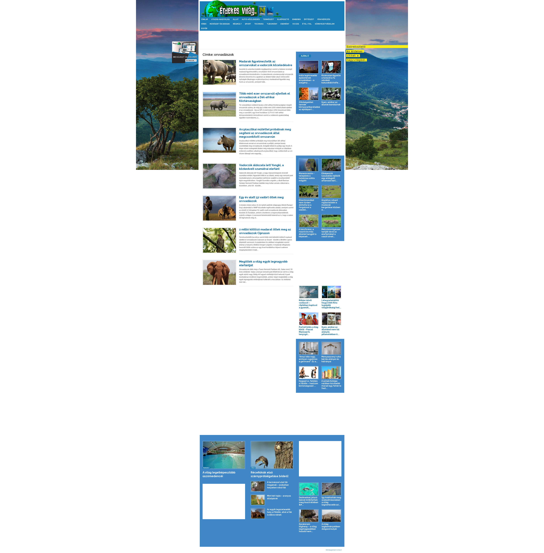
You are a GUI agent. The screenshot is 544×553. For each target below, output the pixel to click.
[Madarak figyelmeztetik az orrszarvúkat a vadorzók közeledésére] (219, 72)
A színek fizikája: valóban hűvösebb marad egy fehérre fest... (331, 384)
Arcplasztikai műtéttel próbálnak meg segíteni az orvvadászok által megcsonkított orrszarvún (265, 133)
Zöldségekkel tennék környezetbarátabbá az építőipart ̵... (309, 106)
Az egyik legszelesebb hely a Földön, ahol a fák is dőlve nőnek (279, 512)
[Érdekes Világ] (272, 8)
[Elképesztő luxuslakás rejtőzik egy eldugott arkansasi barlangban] (331, 165)
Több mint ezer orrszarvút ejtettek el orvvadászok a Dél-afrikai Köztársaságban (264, 97)
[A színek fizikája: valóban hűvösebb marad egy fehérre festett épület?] (331, 372)
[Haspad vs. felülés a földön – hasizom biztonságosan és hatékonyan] (309, 372)
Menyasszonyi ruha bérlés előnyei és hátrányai (331, 359)
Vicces (295, 24)
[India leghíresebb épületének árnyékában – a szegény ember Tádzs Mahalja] (309, 67)
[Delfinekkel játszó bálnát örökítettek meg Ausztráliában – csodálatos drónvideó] (309, 489)
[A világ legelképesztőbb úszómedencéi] (224, 455)
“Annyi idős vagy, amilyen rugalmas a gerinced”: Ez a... (308, 359)
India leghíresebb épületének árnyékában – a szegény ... (308, 79)
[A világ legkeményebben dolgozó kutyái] (331, 515)
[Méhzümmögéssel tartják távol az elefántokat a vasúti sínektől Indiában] (331, 220)
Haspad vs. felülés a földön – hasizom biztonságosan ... (308, 383)
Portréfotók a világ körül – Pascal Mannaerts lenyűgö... (308, 330)
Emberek (296, 19)
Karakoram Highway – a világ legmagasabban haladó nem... (308, 527)
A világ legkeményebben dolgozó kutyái (331, 526)
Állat (236, 19)
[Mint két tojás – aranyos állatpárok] (258, 500)
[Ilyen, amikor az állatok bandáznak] (331, 93)
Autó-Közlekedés (251, 19)
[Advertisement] (272, 40)
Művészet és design (220, 24)
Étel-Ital (307, 24)
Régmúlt (237, 24)
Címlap (204, 19)
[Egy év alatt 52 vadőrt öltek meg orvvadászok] (219, 208)
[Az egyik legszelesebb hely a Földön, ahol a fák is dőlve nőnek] (258, 513)
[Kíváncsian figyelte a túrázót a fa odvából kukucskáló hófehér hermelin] (331, 67)
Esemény (284, 24)
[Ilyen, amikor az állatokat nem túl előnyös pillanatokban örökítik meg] (331, 318)
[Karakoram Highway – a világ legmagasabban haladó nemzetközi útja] (309, 515)
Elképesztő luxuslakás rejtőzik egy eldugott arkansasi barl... (330, 177)
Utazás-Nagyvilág (220, 19)
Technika (259, 24)
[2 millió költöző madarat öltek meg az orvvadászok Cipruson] (219, 240)
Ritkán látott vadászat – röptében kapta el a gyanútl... (308, 304)
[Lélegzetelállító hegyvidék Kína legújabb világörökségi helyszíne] (331, 292)
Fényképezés (323, 19)
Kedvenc (206, 468)
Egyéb (204, 28)
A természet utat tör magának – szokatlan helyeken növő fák (278, 485)
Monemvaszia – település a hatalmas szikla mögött (307, 177)
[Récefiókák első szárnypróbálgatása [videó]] (272, 455)
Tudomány (272, 24)
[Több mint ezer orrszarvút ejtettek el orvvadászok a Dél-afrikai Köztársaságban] (219, 104)
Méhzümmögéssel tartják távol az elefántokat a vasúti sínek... (330, 233)
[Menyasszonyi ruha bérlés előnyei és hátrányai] (331, 348)
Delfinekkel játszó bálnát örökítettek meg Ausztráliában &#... (308, 501)
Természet (268, 19)
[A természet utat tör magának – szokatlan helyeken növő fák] (258, 486)
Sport (248, 24)
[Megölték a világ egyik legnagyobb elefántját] (219, 272)
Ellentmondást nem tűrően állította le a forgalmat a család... (306, 205)
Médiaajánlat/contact (334, 550)
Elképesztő (283, 19)
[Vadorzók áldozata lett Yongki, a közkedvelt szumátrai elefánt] (219, 176)
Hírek (203, 24)
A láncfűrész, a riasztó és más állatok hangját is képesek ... (307, 233)
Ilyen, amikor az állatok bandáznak (330, 103)
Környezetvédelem (324, 24)
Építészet (309, 19)
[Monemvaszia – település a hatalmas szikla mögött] (309, 165)
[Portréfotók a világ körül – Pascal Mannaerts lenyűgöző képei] (309, 318)
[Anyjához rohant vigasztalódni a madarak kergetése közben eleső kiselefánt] (331, 191)
